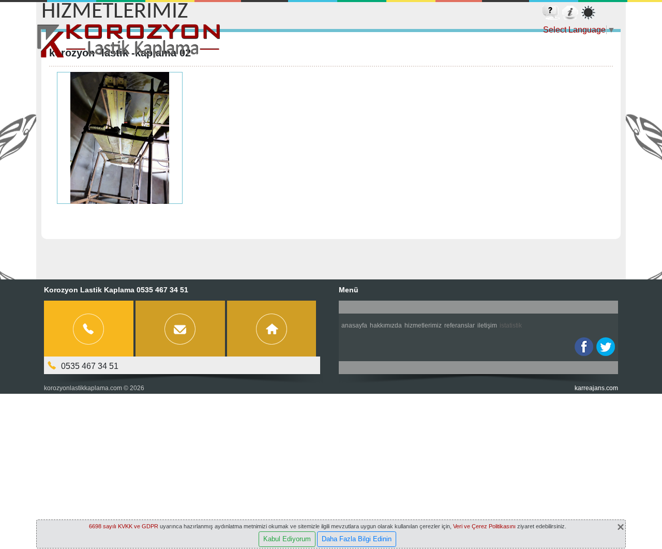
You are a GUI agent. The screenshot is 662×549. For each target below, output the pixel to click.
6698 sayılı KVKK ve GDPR (123, 526)
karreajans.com (596, 388)
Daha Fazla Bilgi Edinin (357, 539)
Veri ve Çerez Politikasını (484, 526)
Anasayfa (354, 325)
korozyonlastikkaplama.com (83, 388)
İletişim (487, 325)
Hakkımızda (386, 325)
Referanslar (459, 325)
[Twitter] (605, 346)
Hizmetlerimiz (423, 325)
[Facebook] (584, 346)
